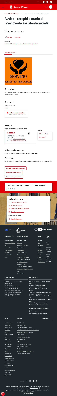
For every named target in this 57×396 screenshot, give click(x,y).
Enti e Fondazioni (9, 250)
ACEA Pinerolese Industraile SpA (25, 332)
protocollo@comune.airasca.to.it (18, 140)
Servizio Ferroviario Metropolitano (25, 351)
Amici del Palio (20, 323)
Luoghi (47, 244)
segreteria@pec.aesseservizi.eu (39, 313)
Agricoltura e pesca (21, 241)
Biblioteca (40, 250)
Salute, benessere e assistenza (24, 267)
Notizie (16, 14)
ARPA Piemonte (21, 339)
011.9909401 (9, 283)
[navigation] (3, 7)
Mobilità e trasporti (21, 264)
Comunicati (40, 252)
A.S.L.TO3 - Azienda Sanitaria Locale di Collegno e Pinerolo (31, 330)
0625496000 (10, 285)
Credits (6, 368)
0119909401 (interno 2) (19, 139)
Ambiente (19, 243)
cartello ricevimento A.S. (17, 113)
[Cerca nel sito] (50, 7)
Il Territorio (48, 247)
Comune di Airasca (21, 7)
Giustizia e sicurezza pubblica (24, 259)
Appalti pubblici (20, 248)
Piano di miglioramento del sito (9, 334)
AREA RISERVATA (28, 394)
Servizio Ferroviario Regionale (24, 353)
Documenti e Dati (9, 248)
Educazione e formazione (23, 257)
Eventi (47, 242)
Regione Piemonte (8, 2)
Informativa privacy (9, 361)
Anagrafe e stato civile (22, 245)
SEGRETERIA (11, 133)
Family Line (20, 349)
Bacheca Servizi (8, 356)
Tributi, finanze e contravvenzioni (25, 269)
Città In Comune (34, 388)
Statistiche (7, 372)
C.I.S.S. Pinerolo (20, 335)
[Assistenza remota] (40, 388)
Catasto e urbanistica (22, 252)
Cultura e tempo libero (22, 255)
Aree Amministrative (10, 243)
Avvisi (39, 255)
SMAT (18, 342)
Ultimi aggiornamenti (10, 370)
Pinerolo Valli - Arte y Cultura (24, 344)
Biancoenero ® (41, 390)
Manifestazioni (41, 262)
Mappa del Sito (8, 375)
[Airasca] (11, 7)
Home (6, 14)
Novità (11, 14)
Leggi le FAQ (8, 339)
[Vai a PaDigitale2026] (43, 229)
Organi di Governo (9, 241)
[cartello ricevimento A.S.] (7, 113)
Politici (6, 257)
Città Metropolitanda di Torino (24, 327)
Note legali (7, 363)
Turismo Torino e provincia (23, 346)
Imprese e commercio (22, 262)
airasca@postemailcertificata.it (15, 290)
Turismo (19, 271)
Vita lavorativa (20, 274)
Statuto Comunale (9, 358)
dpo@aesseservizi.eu (38, 312)
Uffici (6, 245)
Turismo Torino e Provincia (23, 337)
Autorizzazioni (20, 250)
